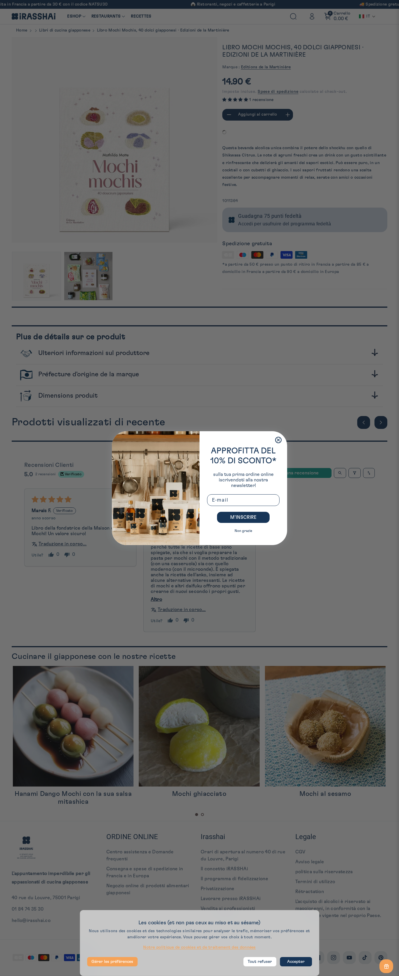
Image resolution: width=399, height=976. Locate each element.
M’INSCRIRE (243, 517)
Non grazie (243, 531)
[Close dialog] (278, 440)
